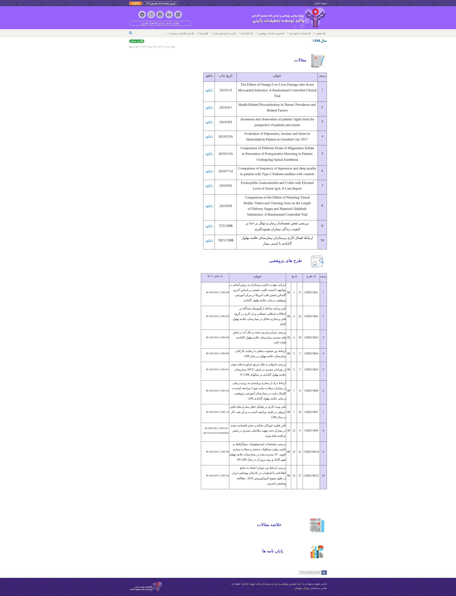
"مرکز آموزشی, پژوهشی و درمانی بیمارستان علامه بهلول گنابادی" (271, 584)
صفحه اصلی (320, 3)
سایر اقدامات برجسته (180, 33)
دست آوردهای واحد (223, 33)
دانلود (209, 90)
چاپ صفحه (135, 41)
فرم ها (202, 33)
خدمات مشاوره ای (299, 33)
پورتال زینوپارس (301, 588)
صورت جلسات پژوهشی (270, 33)
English (135, 3)
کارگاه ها (246, 33)
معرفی (319, 33)
